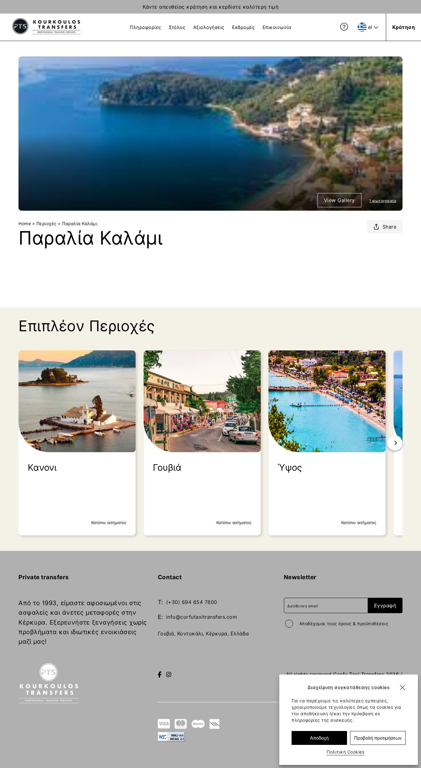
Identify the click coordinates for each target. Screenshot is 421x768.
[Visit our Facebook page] (160, 675)
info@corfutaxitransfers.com (201, 617)
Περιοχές (46, 223)
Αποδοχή (319, 738)
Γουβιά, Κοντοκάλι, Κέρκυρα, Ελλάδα (203, 633)
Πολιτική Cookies (345, 751)
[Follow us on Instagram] (169, 675)
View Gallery (339, 200)
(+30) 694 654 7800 (191, 602)
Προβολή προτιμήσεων (378, 738)
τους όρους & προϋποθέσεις (358, 623)
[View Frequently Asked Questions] (344, 26)
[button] (402, 687)
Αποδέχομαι (344, 623)
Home (24, 223)
